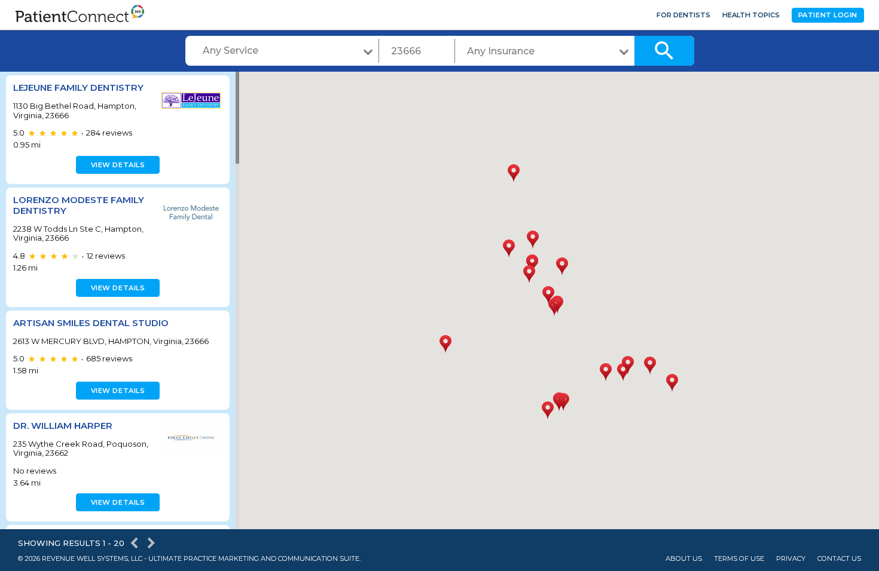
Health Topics (751, 15)
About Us (684, 559)
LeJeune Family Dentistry (78, 87)
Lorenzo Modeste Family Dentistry (78, 205)
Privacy (790, 559)
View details (118, 165)
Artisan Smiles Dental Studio (91, 323)
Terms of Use (739, 559)
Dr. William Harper (62, 425)
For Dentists (683, 15)
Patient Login (827, 15)
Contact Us (839, 559)
